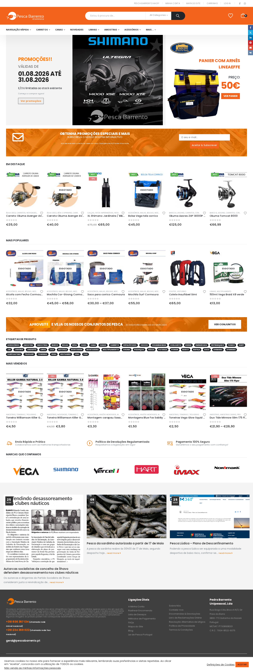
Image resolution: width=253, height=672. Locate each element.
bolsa (65, 345)
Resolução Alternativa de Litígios (187, 621)
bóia (74, 345)
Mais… (150, 29)
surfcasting (14, 354)
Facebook (250, 27)
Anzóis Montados (107, 414)
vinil (77, 354)
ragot (185, 349)
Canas (59, 29)
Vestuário (181, 291)
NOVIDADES (76, 29)
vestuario (65, 354)
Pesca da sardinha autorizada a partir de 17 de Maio (125, 543)
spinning (231, 349)
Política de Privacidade (120, 143)
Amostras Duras (228, 414)
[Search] (178, 16)
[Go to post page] (43, 529)
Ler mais (78, 177)
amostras (42, 345)
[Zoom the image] (117, 37)
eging (188, 345)
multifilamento (111, 349)
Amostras (110, 29)
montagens (92, 349)
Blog (130, 630)
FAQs (131, 622)
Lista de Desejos (137, 614)
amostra (28, 345)
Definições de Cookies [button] (221, 664)
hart (241, 345)
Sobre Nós (175, 605)
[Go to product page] (187, 268)
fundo (231, 345)
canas (103, 345)
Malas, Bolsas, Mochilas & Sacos (156, 213)
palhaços (139, 349)
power (174, 349)
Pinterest (250, 42)
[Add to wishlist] (41, 212)
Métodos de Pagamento (142, 618)
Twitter (250, 32)
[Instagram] (245, 3)
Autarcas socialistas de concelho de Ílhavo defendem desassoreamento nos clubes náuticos (41, 571)
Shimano (217, 349)
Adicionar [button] (38, 177)
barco (55, 345)
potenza (162, 349)
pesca (151, 349)
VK (250, 52)
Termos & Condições (99, 143)
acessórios (13, 345)
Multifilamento (224, 291)
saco (206, 349)
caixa (83, 345)
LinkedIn (250, 37)
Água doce (11, 213)
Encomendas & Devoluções (184, 613)
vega (53, 354)
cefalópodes (129, 345)
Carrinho (212, 3)
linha (43, 349)
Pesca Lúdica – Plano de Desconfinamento (201, 543)
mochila (62, 349)
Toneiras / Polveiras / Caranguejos (34, 414)
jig (9, 349)
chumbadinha (159, 345)
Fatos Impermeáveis (104, 213)
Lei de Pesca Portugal (140, 634)
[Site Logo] (25, 16)
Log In (227, 3)
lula (52, 349)
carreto (114, 345)
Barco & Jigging (177, 213)
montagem (76, 349)
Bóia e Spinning (64, 213)
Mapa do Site (193, 3)
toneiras (42, 354)
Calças (90, 213)
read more (56, 582)
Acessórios (131, 29)
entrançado (217, 345)
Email (250, 47)
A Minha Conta (136, 606)
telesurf (29, 354)
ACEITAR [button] (242, 664)
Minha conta (172, 3)
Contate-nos (176, 609)
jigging (19, 349)
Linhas (93, 29)
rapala (196, 349)
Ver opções (78, 256)
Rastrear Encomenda (140, 610)
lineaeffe (31, 349)
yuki (85, 354)
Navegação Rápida (17, 29)
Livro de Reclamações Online (185, 617)
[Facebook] (240, 3)
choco (144, 345)
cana (93, 345)
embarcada (201, 345)
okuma (126, 349)
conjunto (175, 345)
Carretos (42, 29)
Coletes (172, 291)
